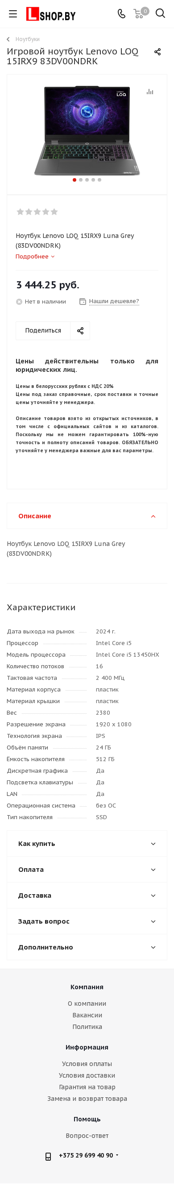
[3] (37, 212)
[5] (54, 212)
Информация (87, 1047)
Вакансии (87, 1015)
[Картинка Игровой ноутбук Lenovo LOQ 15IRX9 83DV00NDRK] (87, 130)
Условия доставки (87, 1075)
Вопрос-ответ (87, 1136)
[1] (21, 212)
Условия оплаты (87, 1064)
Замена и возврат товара (87, 1099)
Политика (87, 1027)
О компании (87, 1004)
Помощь (87, 1119)
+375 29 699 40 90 (86, 1155)
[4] (46, 212)
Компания (87, 987)
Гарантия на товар (87, 1087)
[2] (29, 212)
